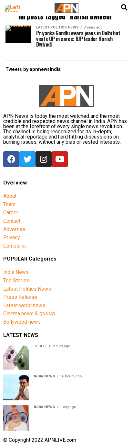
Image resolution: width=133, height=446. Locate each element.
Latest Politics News (27, 289)
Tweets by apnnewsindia (33, 69)
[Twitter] (27, 159)
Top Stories (16, 280)
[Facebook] (11, 159)
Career (10, 212)
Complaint (14, 246)
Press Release (20, 297)
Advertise (14, 229)
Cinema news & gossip (29, 313)
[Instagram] (44, 159)
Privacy (11, 237)
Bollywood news (22, 322)
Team (9, 204)
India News (16, 272)
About (9, 196)
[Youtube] (60, 159)
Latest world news (24, 305)
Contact (11, 221)
